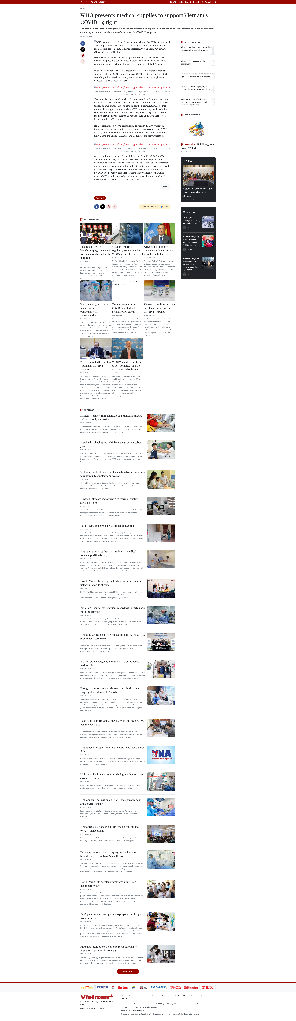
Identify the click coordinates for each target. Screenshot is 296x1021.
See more (89, 410)
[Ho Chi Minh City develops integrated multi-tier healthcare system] (161, 889)
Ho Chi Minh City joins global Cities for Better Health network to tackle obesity (110, 583)
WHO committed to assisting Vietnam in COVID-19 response (95, 365)
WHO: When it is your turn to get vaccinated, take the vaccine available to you (126, 365)
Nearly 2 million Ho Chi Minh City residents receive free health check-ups (112, 722)
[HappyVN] (87, 987)
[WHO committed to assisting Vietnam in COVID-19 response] (96, 348)
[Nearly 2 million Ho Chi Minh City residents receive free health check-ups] (161, 728)
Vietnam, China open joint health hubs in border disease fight (112, 749)
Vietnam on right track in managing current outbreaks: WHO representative (94, 310)
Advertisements (202, 996)
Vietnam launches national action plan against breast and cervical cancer (110, 801)
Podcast (191, 212)
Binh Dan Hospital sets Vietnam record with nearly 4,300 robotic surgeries (112, 609)
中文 (201, 2)
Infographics (192, 114)
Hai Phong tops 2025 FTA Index (197, 146)
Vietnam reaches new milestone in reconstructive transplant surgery (195, 48)
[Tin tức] (122, 987)
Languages (170, 996)
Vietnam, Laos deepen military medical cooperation (197, 62)
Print (82, 55)
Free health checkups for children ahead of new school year (111, 444)
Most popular (192, 42)
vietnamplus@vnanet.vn (135, 1010)
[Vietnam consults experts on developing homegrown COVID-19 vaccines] (159, 290)
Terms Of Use (143, 996)
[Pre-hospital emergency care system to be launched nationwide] (161, 669)
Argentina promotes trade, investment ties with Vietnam (198, 192)
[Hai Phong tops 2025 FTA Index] (198, 129)
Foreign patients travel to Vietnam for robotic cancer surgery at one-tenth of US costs (110, 690)
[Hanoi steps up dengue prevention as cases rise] (161, 533)
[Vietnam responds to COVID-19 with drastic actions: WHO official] (127, 290)
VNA (178, 996)
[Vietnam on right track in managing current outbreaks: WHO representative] (96, 290)
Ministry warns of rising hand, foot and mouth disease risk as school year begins (111, 417)
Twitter (82, 49)
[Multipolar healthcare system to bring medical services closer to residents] (161, 781)
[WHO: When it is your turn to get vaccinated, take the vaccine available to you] (127, 348)
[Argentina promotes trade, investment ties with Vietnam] (198, 175)
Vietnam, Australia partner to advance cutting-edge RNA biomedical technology (112, 636)
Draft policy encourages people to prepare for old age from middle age (110, 916)
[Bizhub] (143, 987)
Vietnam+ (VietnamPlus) (98, 2)
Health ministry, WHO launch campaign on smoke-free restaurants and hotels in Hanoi (96, 252)
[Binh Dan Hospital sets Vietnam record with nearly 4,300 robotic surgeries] (161, 615)
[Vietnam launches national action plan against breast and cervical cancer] (161, 807)
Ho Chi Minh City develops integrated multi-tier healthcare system (108, 883)
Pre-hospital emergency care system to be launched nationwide (109, 663)
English (181, 2)
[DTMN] (191, 987)
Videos (190, 160)
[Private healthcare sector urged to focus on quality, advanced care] (161, 506)
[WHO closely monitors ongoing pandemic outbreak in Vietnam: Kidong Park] (159, 233)
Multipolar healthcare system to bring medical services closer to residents (111, 776)
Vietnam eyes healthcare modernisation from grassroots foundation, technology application (112, 473)
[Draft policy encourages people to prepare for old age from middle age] (161, 921)
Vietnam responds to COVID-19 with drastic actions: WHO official (124, 308)
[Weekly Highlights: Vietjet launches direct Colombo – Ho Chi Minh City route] (208, 241)
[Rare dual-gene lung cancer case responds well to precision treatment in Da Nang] (161, 954)
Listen (190, 228)
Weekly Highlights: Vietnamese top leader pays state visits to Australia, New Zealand (191, 264)
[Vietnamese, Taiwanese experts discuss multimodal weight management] (161, 834)
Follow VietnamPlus (149, 206)
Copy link (82, 61)
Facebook (82, 43)
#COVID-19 (100, 198)
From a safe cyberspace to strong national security (191, 220)
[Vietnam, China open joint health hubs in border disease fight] (161, 755)
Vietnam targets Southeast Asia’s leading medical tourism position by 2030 (108, 553)
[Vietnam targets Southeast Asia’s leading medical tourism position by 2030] (161, 559)
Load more (127, 971)
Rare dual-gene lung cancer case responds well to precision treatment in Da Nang (108, 948)
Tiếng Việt (173, 2)
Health (83, 9)
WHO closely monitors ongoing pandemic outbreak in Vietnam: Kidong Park (159, 250)
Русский (208, 2)
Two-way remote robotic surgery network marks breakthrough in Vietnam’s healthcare (108, 854)
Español (196, 2)
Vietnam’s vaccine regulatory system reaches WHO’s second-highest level (127, 250)
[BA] (208, 987)
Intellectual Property (128, 996)
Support (160, 996)
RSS (152, 996)
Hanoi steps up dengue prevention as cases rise (107, 525)
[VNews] (112, 987)
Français (188, 2)
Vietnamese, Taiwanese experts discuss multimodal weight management (109, 828)
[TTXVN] (102, 987)
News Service (188, 996)
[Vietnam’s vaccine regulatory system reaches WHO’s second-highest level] (127, 233)
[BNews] (133, 987)
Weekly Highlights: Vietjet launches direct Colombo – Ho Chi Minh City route (191, 241)
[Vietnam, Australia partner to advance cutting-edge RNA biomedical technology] (161, 642)
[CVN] (175, 987)
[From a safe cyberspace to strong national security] (208, 222)
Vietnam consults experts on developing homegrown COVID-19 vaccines (159, 308)
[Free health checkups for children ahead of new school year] (161, 449)
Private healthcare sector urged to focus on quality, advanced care (109, 500)
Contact (124, 998)
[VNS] (159, 987)
